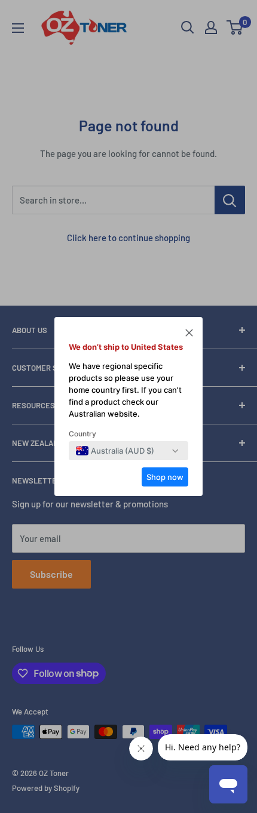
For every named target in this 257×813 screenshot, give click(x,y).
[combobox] (115, 451)
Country (82, 433)
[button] (189, 334)
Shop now (164, 477)
